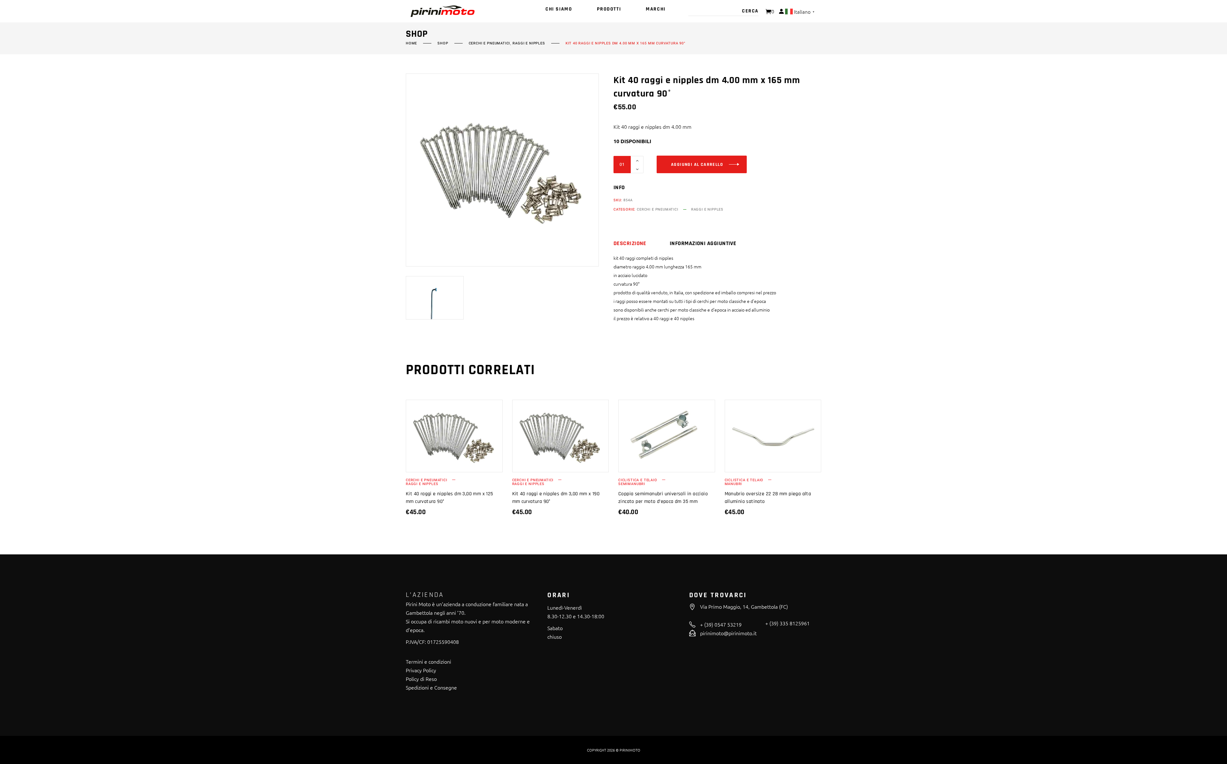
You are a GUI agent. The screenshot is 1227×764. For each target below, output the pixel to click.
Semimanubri (631, 484)
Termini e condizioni (428, 661)
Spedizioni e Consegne (431, 687)
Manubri (733, 484)
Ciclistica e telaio (637, 480)
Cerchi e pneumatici (489, 43)
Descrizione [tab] (630, 243)
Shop (442, 43)
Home (411, 43)
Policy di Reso (421, 678)
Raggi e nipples (529, 43)
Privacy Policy (421, 670)
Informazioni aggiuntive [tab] (703, 243)
